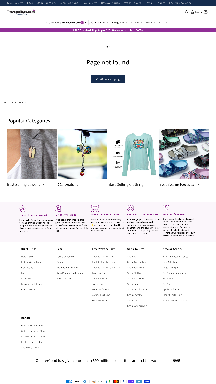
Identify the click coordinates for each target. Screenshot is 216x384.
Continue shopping (108, 79)
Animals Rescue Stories (175, 256)
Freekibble (98, 283)
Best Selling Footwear (177, 184)
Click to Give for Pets (103, 256)
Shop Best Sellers (136, 261)
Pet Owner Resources (174, 273)
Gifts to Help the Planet (34, 331)
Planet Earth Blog (172, 294)
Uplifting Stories (172, 289)
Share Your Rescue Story (176, 300)
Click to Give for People (105, 261)
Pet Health (168, 278)
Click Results (28, 289)
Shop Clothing (135, 273)
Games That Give (101, 294)
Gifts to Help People (32, 325)
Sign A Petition (100, 300)
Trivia (148, 3)
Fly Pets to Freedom (32, 341)
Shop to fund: (63, 22)
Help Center (27, 256)
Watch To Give (132, 3)
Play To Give (89, 3)
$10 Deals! (66, 184)
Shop (30, 3)
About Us (26, 278)
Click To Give (15, 3)
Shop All (131, 256)
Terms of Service (66, 256)
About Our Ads (64, 278)
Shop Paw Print (135, 267)
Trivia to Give (99, 273)
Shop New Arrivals (137, 305)
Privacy (61, 261)
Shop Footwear (135, 278)
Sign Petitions (69, 3)
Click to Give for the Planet (106, 267)
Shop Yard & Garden (138, 289)
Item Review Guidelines (70, 273)
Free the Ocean (100, 289)
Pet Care (167, 283)
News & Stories (110, 3)
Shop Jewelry (134, 294)
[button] (187, 12)
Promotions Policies (68, 267)
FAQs (24, 273)
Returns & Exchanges (32, 261)
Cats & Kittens (170, 261)
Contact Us (27, 267)
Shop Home (133, 283)
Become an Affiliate (32, 283)
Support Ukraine (30, 347)
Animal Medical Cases (33, 336)
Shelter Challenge (180, 3)
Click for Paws (99, 278)
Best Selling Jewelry (24, 184)
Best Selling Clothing (126, 184)
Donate (160, 3)
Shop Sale (132, 300)
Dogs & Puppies (171, 267)
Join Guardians (47, 3)
